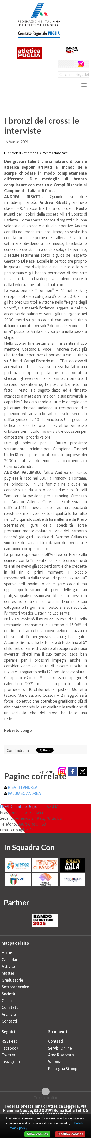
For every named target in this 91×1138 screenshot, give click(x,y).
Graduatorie (12, 980)
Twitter (8, 1055)
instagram (81, 64)
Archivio (9, 1014)
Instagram (11, 1062)
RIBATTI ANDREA (22, 787)
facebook (62, 64)
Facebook (10, 1048)
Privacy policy (17, 1128)
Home (7, 952)
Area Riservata (61, 1055)
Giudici (8, 1000)
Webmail (55, 1062)
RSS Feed (10, 1041)
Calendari (10, 959)
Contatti (9, 1021)
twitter (71, 64)
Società (8, 994)
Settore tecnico (15, 987)
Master (8, 973)
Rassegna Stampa (64, 1068)
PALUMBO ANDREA (24, 793)
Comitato (10, 1007)
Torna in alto (45, 1097)
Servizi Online (60, 1048)
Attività (8, 966)
